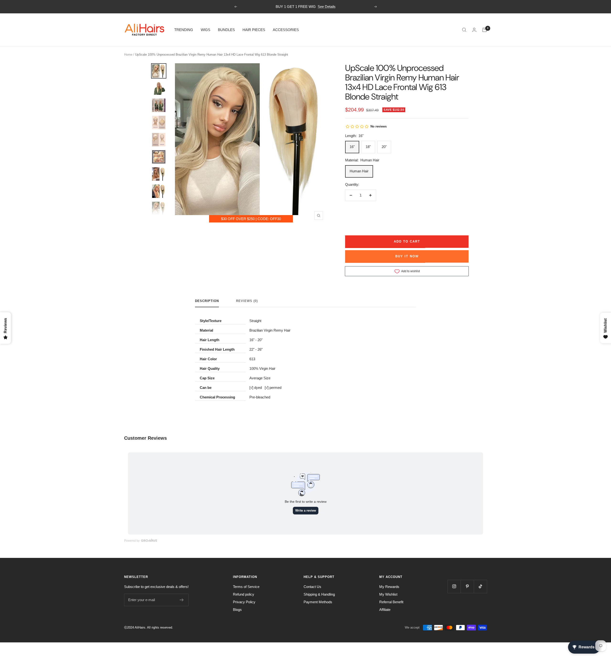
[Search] (464, 30)
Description (207, 301)
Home (128, 54)
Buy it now (407, 256)
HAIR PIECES (253, 30)
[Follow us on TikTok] (480, 586)
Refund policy (243, 594)
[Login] (474, 30)
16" (352, 147)
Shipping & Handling (319, 594)
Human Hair (359, 171)
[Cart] (484, 30)
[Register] (182, 600)
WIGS (205, 30)
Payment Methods (318, 602)
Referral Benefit (391, 602)
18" (368, 147)
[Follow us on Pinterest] (467, 586)
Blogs (237, 610)
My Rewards (389, 587)
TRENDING (183, 30)
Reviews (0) (247, 301)
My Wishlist (388, 594)
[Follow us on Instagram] (454, 586)
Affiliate (384, 610)
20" (384, 147)
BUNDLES (226, 30)
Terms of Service (246, 587)
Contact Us (312, 587)
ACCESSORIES (286, 30)
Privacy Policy (244, 602)
